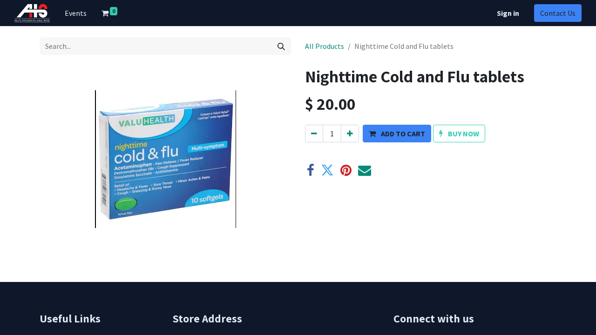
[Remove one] (314, 133)
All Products (324, 46)
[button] (397, 133)
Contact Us (558, 13)
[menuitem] (75, 13)
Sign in (508, 13)
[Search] (281, 46)
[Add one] (350, 133)
